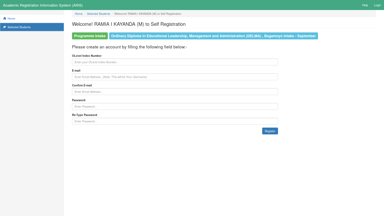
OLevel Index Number (86, 56)
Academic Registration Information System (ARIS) (43, 5)
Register (270, 131)
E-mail (76, 70)
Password (78, 100)
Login (377, 5)
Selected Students (18, 27)
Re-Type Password (84, 115)
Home (10, 18)
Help (365, 5)
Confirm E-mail (82, 85)
